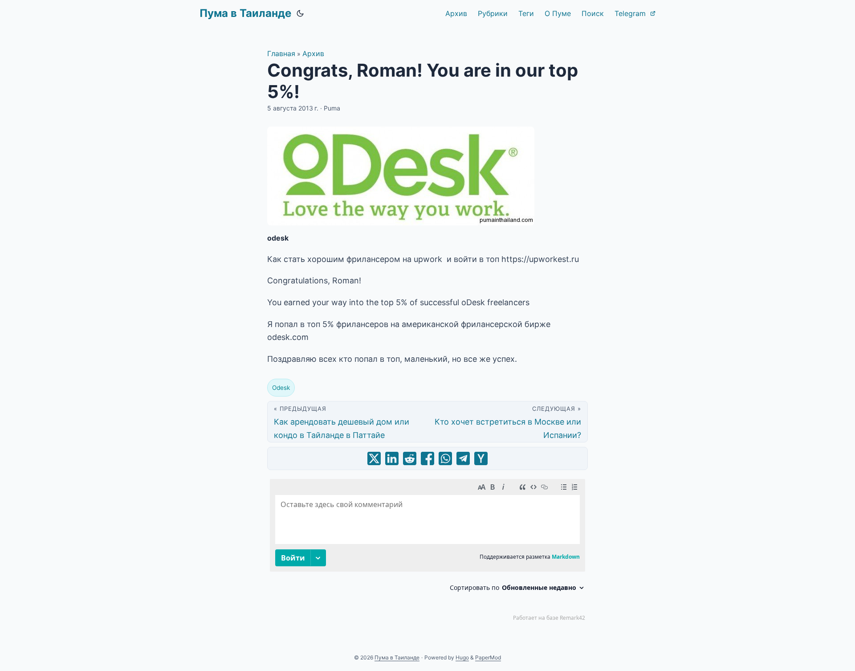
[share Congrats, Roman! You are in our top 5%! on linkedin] (392, 458)
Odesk (281, 387)
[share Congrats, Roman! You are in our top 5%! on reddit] (409, 458)
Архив (313, 53)
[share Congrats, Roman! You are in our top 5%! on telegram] (463, 458)
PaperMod (488, 657)
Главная (281, 53)
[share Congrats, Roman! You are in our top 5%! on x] (374, 458)
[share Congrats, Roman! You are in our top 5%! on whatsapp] (445, 458)
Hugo (462, 657)
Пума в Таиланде (245, 13)
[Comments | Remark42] (427, 552)
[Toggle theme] (300, 13)
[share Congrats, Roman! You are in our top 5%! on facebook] (427, 458)
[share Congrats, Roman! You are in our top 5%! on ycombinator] (481, 458)
